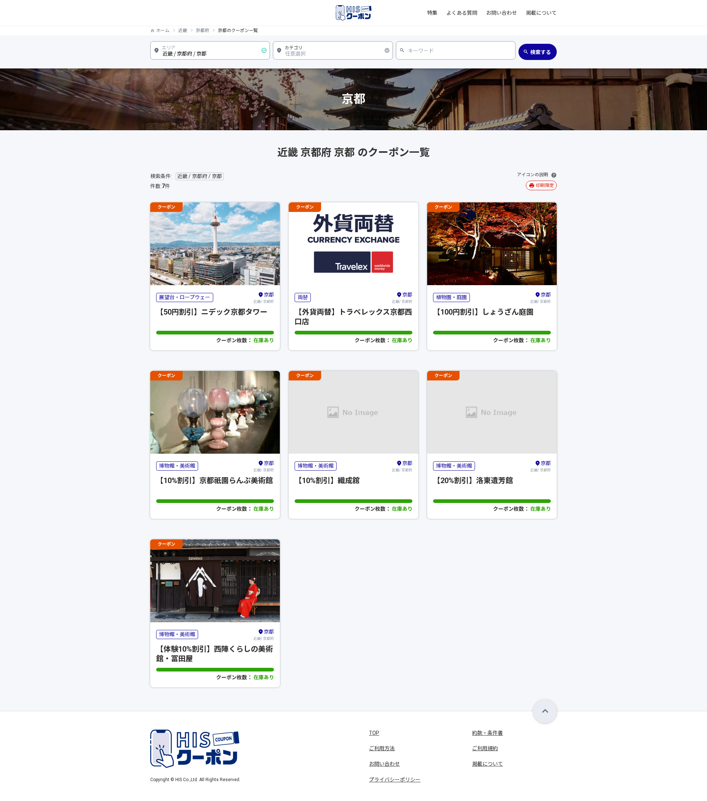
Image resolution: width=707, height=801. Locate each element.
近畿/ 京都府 (263, 298)
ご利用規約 (485, 748)
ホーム (162, 30)
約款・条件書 (487, 733)
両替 (303, 297)
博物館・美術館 (177, 466)
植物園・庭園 (451, 297)
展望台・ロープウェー (184, 297)
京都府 (202, 30)
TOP (374, 733)
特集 (432, 13)
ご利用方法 (382, 748)
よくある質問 (461, 13)
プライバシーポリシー (395, 780)
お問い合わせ (501, 13)
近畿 (182, 30)
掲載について (541, 13)
